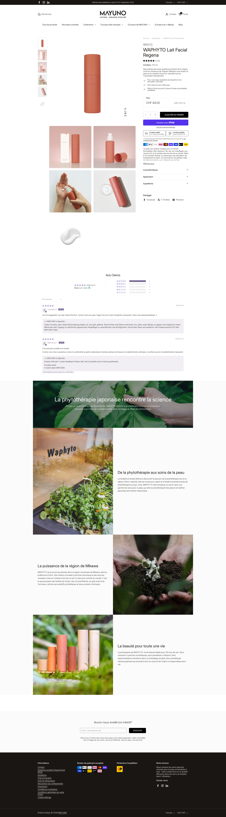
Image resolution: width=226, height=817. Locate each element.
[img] (48, 306)
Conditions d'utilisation (47, 789)
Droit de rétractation (46, 781)
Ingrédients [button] (148, 183)
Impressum (42, 786)
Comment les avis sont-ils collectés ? (58, 372)
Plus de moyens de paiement (165, 127)
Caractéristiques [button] (150, 170)
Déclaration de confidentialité (50, 783)
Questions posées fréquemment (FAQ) (51, 771)
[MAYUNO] (113, 14)
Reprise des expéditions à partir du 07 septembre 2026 (113, 2)
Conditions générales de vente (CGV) (51, 793)
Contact (41, 767)
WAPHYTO (148, 44)
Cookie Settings (44, 797)
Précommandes (44, 778)
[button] (44, 14)
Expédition (42, 775)
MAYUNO (62, 812)
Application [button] (148, 177)
